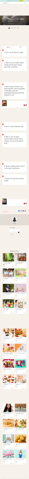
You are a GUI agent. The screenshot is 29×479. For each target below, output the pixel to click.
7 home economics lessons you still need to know (20, 413)
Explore (3, 16)
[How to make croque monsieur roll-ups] (20, 332)
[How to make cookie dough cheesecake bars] (8, 332)
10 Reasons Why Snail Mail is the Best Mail (8, 278)
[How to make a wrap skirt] (20, 454)
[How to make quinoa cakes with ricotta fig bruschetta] (20, 423)
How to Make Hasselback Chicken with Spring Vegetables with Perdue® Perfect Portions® (20, 263)
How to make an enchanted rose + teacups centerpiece (8, 353)
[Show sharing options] (26, 105)
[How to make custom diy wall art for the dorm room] (20, 363)
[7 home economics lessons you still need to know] (20, 408)
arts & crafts (23, 297)
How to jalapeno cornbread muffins (20, 444)
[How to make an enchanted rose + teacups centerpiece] (8, 348)
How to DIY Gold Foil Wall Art (20, 293)
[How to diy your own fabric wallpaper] (20, 379)
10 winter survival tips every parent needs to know (8, 293)
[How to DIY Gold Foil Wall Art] (20, 288)
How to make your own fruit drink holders (8, 309)
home (24, 417)
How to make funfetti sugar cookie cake (8, 429)
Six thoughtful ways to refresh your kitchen (7, 444)
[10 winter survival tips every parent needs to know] (8, 288)
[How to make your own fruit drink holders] (8, 303)
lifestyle (12, 297)
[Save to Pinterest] (23, 211)
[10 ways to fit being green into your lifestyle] (20, 303)
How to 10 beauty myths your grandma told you (8, 413)
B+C (6, 280)
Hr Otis (14, 223)
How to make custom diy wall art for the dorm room (20, 369)
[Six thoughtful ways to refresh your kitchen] (8, 438)
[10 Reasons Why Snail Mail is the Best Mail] (8, 273)
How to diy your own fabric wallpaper (20, 384)
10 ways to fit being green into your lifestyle (20, 309)
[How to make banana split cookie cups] (8, 379)
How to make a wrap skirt (20, 459)
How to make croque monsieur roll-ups (19, 338)
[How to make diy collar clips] (20, 348)
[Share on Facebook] (19, 211)
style (24, 357)
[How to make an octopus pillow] (8, 454)
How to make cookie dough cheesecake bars (8, 338)
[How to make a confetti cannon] (20, 273)
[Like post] (3, 211)
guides (6, 16)
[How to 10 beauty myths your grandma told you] (8, 408)
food (12, 432)
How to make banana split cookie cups (7, 384)
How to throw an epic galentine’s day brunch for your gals (7, 369)
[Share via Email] (25, 211)
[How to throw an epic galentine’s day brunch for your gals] (8, 363)
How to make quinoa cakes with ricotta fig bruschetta (20, 429)
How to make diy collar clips (20, 353)
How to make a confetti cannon (20, 278)
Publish (18, 232)
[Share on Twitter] (21, 211)
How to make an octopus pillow (7, 459)
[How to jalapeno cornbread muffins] (20, 438)
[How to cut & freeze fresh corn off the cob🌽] (8, 257)
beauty (12, 417)
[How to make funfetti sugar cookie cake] (8, 423)
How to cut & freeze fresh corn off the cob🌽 (7, 263)
